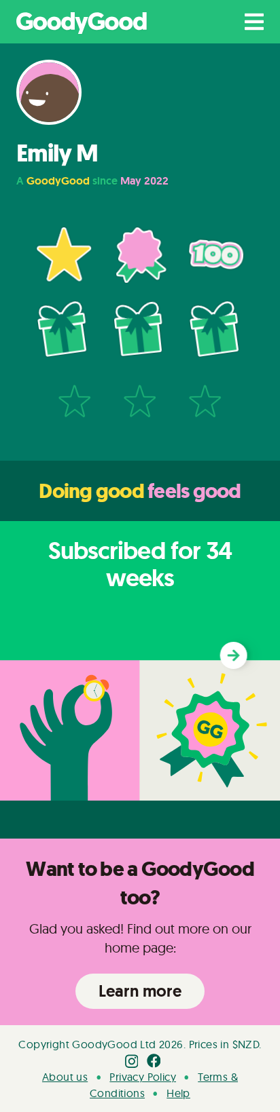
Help (178, 1093)
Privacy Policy (142, 1077)
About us (65, 1077)
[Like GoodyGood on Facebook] (154, 1060)
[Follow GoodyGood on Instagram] (132, 1060)
